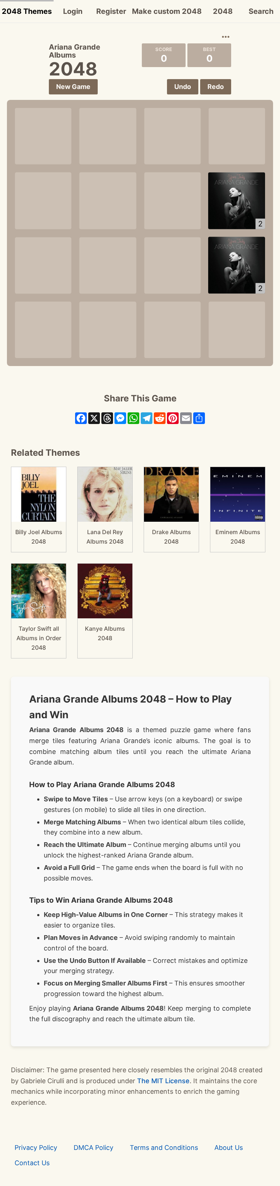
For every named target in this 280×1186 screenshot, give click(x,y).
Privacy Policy (36, 1147)
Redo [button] (215, 86)
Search (261, 11)
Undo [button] (182, 86)
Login (72, 11)
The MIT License (163, 1081)
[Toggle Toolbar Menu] (225, 37)
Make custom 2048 (167, 11)
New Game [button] (73, 86)
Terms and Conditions (164, 1147)
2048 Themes (27, 11)
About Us (228, 1147)
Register (111, 11)
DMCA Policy (93, 1147)
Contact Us (32, 1163)
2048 (223, 11)
